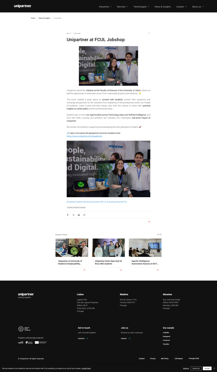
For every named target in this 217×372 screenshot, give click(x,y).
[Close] (214, 368)
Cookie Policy (86, 368)
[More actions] (149, 33)
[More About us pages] (202, 6)
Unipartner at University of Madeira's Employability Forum (70, 262)
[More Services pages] (127, 6)
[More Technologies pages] (148, 6)
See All (159, 234)
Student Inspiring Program (76, 207)
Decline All (196, 368)
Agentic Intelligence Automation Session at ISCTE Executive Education (145, 262)
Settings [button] (186, 368)
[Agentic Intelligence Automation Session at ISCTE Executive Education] (145, 248)
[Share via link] (84, 215)
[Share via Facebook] (68, 215)
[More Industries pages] (110, 6)
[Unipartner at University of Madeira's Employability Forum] (71, 248)
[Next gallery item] (147, 169)
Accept (207, 368)
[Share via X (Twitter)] (73, 215)
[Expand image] (108, 169)
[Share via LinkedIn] (79, 215)
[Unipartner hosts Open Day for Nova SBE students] (108, 248)
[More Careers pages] (185, 6)
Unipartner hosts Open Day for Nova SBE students (108, 262)
